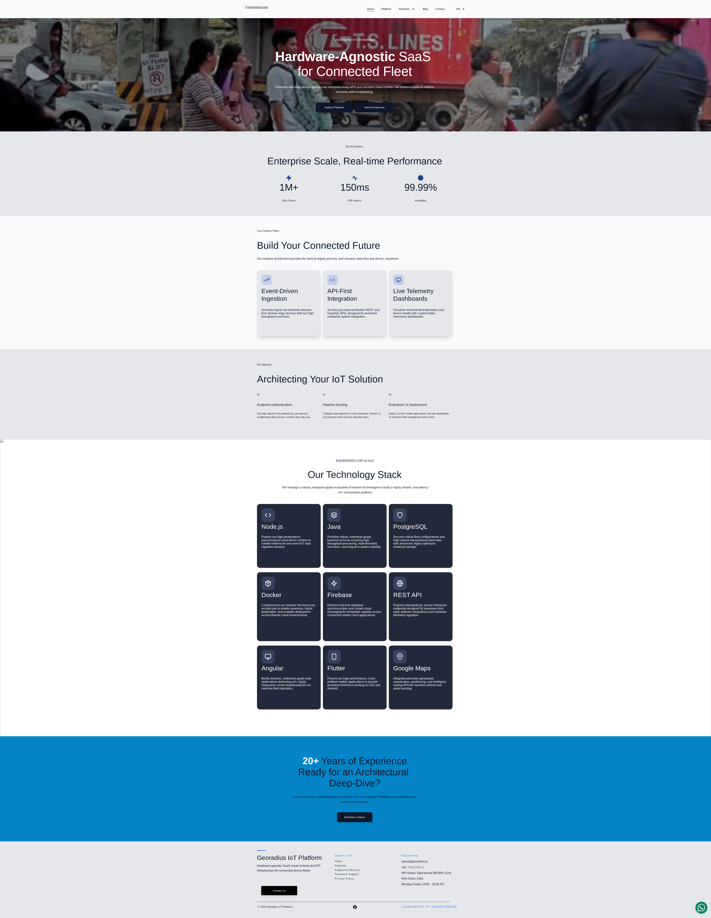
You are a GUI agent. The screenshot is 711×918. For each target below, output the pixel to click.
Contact (440, 8)
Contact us (279, 890)
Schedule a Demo (354, 817)
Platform (386, 8)
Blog (425, 8)
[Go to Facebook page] (355, 907)
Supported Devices (347, 870)
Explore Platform (334, 107)
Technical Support (347, 874)
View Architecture (374, 107)
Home (370, 8)
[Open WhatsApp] (701, 908)
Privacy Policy (344, 878)
